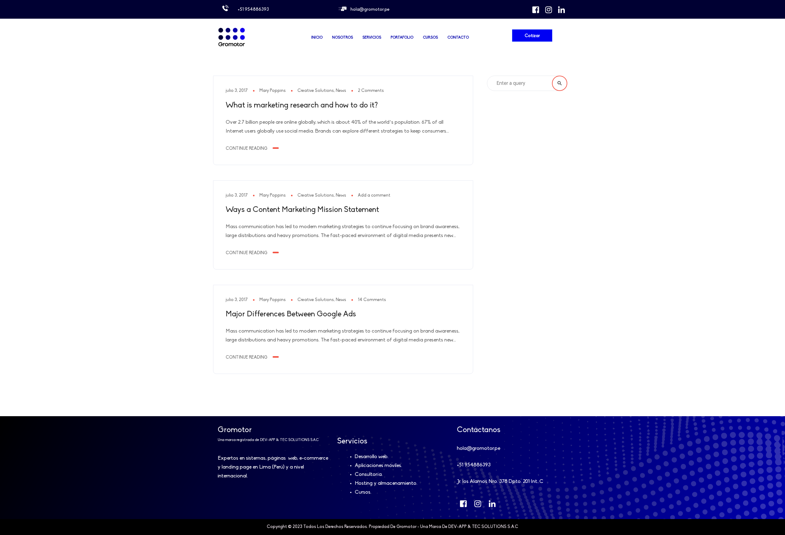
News (341, 91)
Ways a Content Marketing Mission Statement (302, 210)
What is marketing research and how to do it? (302, 105)
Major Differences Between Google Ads (291, 314)
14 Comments (372, 300)
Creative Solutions (315, 91)
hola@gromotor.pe (369, 9)
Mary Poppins (272, 91)
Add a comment (374, 195)
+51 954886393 (253, 9)
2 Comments (371, 91)
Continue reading (246, 148)
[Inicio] (231, 46)
